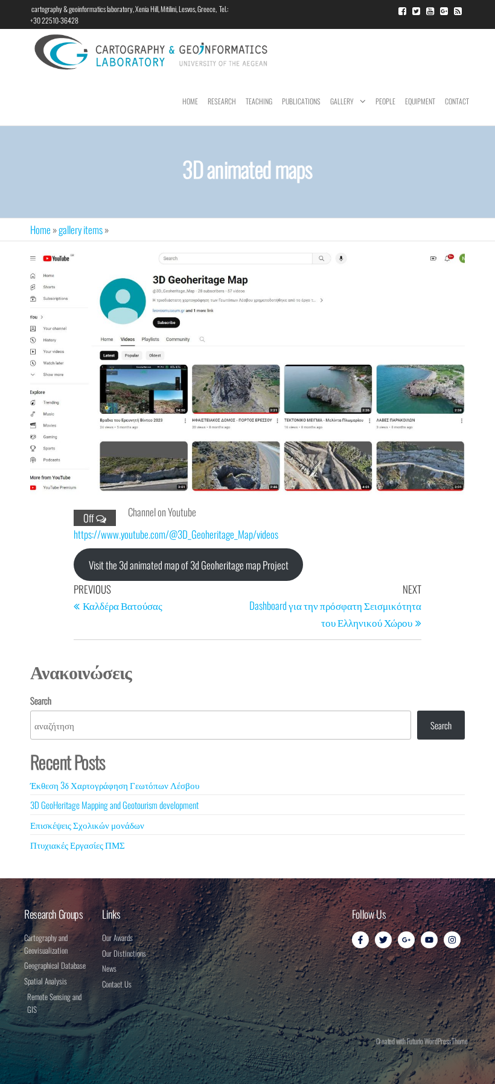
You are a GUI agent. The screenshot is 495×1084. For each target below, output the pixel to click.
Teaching (259, 101)
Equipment (420, 101)
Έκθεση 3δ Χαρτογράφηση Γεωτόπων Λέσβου (114, 784)
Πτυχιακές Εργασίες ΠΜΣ (77, 844)
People (385, 101)
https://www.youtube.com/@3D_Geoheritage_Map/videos (176, 534)
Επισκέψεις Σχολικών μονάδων (87, 824)
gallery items (81, 229)
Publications (301, 101)
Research (222, 101)
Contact (457, 101)
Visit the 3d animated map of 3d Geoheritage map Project (189, 564)
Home (190, 101)
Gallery (342, 101)
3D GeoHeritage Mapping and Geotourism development (114, 804)
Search (40, 700)
